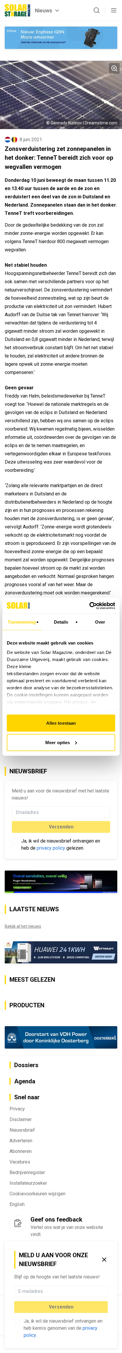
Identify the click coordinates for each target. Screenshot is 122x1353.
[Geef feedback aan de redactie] (17, 1223)
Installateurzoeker (28, 1183)
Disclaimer (20, 1119)
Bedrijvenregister (27, 1172)
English (17, 1204)
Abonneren (20, 1151)
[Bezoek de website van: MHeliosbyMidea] (61, 882)
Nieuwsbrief (22, 1130)
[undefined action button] (106, 1291)
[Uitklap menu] (113, 10)
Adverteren (20, 1140)
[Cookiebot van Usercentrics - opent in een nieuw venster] (89, 605)
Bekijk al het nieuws (23, 926)
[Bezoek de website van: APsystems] (61, 952)
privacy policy (51, 848)
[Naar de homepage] (17, 10)
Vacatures (19, 1162)
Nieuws (43, 10)
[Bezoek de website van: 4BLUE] (61, 38)
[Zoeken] (96, 10)
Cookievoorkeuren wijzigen (37, 1194)
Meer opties (57, 742)
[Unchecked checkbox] (17, 1321)
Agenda (24, 1081)
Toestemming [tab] (22, 621)
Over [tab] (100, 621)
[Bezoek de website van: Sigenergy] (61, 1037)
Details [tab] (61, 621)
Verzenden (61, 1307)
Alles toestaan (61, 723)
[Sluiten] (104, 1259)
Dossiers (26, 1065)
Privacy (17, 1109)
